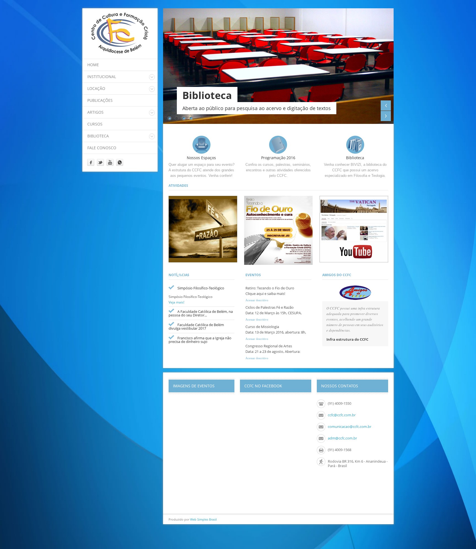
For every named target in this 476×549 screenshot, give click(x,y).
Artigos (95, 112)
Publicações (100, 100)
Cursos (94, 124)
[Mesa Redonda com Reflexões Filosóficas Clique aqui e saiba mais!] (203, 229)
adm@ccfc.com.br (342, 438)
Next (386, 116)
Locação (96, 88)
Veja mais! (176, 302)
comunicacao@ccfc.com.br (349, 426)
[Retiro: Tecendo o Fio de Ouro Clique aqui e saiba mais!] (278, 231)
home (93, 64)
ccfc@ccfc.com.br (342, 414)
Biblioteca (98, 135)
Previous (386, 105)
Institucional (101, 76)
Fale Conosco (101, 147)
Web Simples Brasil (203, 519)
